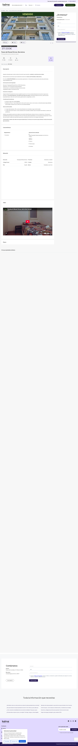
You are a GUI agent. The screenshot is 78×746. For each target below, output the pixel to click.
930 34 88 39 (73, 1)
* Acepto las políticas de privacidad (66, 732)
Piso (7, 10)
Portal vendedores (70, 5)
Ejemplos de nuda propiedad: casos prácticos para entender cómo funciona (56, 705)
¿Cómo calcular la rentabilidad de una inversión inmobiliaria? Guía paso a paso (22, 709)
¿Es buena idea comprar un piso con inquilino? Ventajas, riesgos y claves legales (22, 712)
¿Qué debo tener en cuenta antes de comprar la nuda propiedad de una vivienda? (22, 705)
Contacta (38, 5)
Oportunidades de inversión (17, 5)
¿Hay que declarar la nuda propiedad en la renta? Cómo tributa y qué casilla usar (22, 707)
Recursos (30, 5)
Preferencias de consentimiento (7, 743)
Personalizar (7, 741)
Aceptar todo (22, 741)
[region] (14, 736)
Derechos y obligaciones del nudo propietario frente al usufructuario (55, 709)
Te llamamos (58, 5)
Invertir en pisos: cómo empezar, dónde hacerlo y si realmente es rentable (56, 707)
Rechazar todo (14, 741)
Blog (26, 5)
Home (4, 10)
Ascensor (7, 135)
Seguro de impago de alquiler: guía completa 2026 (51, 712)
